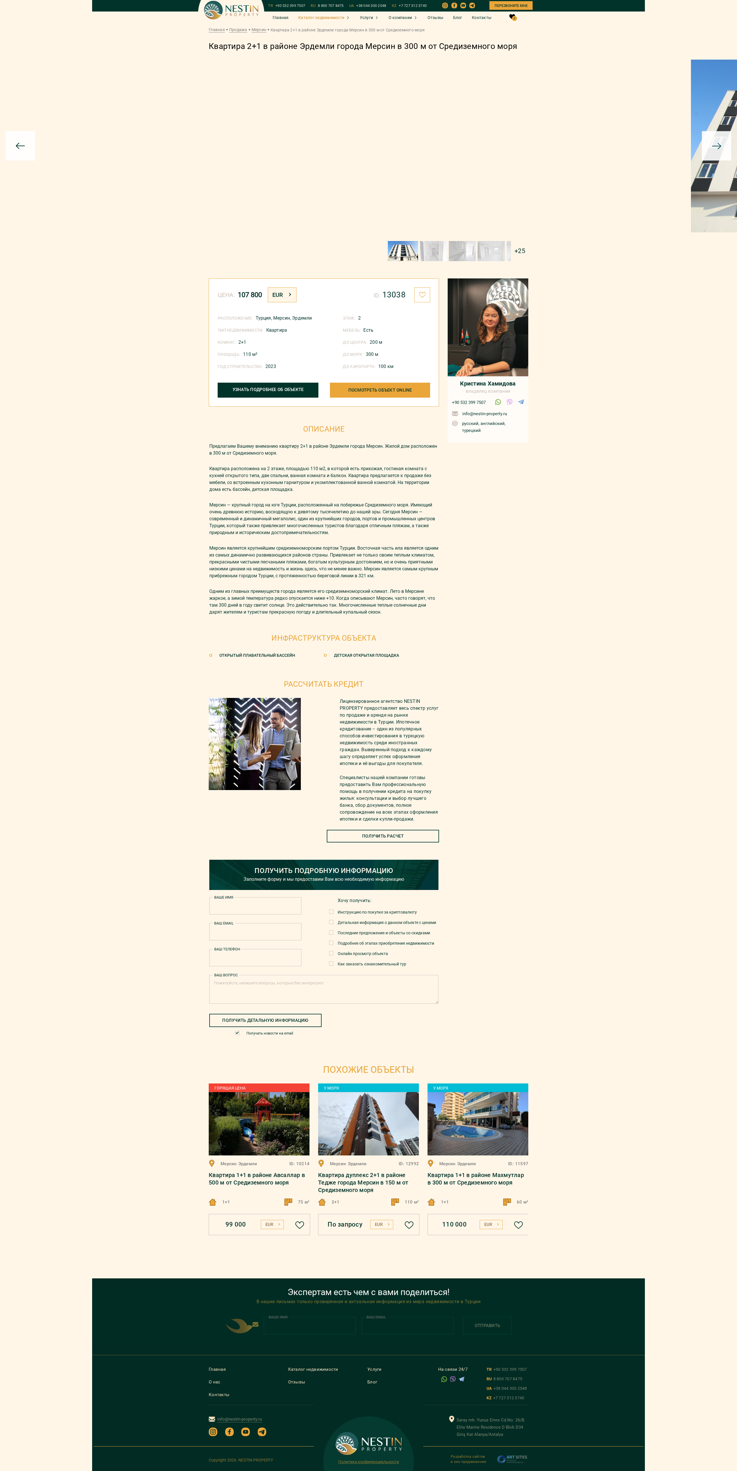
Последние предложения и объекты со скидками (384, 933)
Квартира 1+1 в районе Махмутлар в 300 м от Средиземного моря (476, 1179)
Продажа (238, 29)
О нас (214, 1382)
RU (327, 6)
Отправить (487, 1325)
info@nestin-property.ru (484, 413)
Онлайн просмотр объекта (363, 953)
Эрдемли (302, 318)
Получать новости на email (269, 1033)
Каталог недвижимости (321, 17)
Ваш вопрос (226, 975)
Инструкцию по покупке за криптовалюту (377, 912)
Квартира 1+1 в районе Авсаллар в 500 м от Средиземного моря (257, 1179)
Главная (281, 17)
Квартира (276, 330)
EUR (277, 294)
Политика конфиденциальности (368, 1461)
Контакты (481, 17)
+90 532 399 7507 (469, 402)
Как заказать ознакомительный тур (372, 964)
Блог (457, 17)
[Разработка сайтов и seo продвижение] (512, 1462)
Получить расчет (383, 836)
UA (367, 6)
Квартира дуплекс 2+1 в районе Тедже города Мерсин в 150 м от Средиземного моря (363, 1182)
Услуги (366, 17)
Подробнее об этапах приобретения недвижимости (386, 943)
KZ (409, 6)
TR (286, 6)
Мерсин (259, 29)
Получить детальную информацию (265, 1020)
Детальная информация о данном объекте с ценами (387, 922)
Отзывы (436, 17)
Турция (263, 318)
